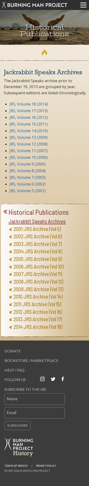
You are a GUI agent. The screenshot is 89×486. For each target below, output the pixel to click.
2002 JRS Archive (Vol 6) (38, 236)
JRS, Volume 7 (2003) (27, 177)
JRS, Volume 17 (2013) (28, 110)
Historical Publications (39, 212)
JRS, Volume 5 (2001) (27, 190)
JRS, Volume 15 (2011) (28, 124)
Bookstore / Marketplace (31, 360)
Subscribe (17, 425)
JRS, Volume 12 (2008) (28, 144)
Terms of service (16, 465)
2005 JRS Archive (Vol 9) (38, 259)
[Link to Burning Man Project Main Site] (39, 5)
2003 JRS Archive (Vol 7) (38, 244)
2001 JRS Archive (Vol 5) (37, 229)
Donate (13, 351)
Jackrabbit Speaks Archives (37, 221)
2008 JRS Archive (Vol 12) (38, 282)
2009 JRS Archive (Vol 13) (38, 289)
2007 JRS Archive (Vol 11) (38, 274)
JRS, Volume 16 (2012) (28, 117)
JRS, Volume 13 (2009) (28, 137)
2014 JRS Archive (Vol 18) (38, 327)
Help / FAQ (14, 370)
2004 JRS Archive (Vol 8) (38, 251)
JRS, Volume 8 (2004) (27, 170)
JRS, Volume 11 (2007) (28, 150)
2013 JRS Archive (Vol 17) (38, 319)
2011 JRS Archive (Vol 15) (37, 304)
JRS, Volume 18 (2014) (28, 104)
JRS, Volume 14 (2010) (28, 130)
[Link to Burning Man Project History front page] (21, 447)
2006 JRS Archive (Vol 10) (39, 267)
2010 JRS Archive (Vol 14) (38, 297)
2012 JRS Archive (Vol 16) (38, 312)
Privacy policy (46, 465)
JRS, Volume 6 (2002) (27, 184)
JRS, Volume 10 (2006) (28, 157)
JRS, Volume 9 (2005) (27, 164)
